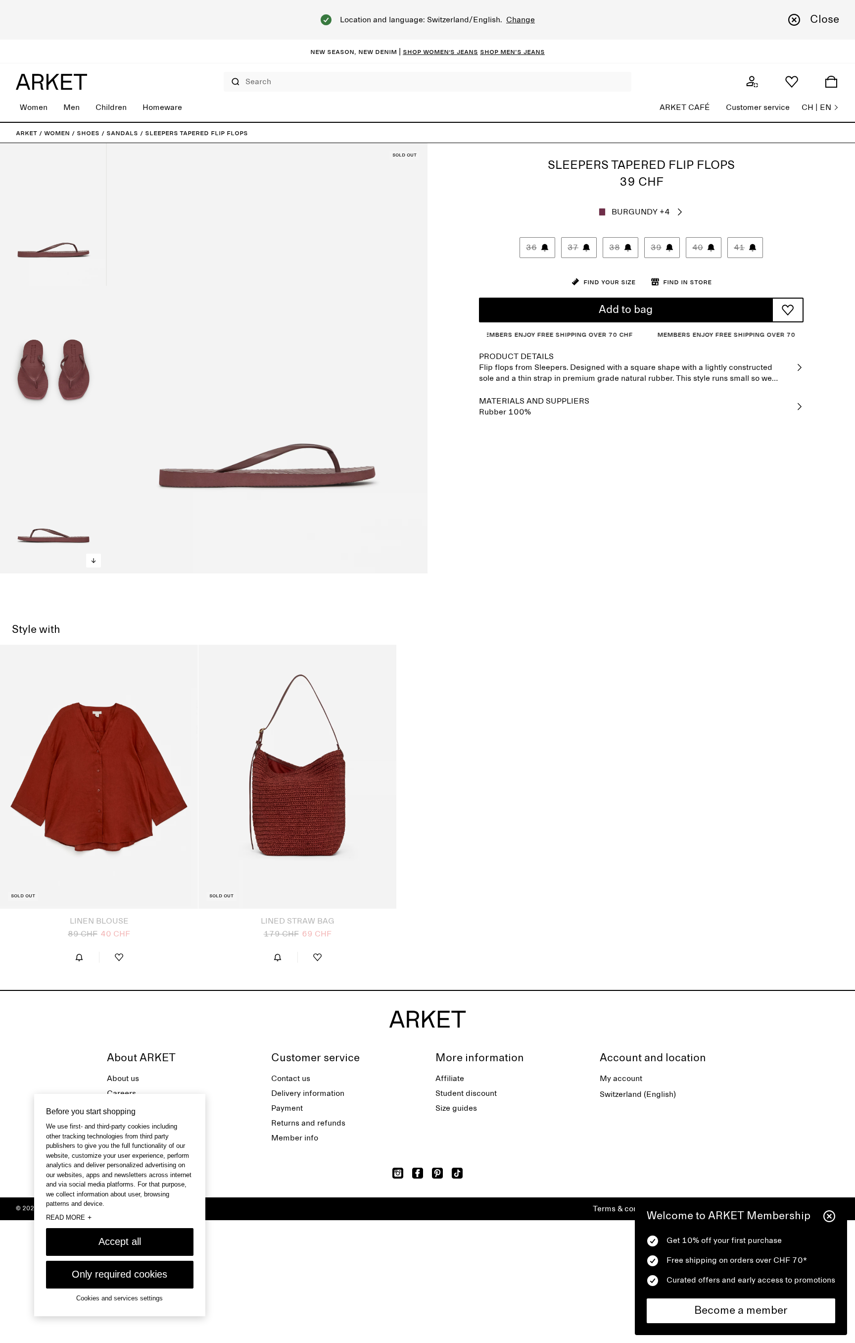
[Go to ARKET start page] (51, 81)
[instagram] (398, 1173)
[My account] (752, 82)
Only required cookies (119, 1274)
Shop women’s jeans (440, 51)
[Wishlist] (792, 82)
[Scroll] (93, 561)
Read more (69, 1217)
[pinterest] (437, 1173)
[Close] (829, 1216)
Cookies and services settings (119, 1298)
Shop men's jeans (512, 51)
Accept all (119, 1241)
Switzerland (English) (638, 1094)
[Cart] (831, 82)
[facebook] (418, 1173)
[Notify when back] (79, 957)
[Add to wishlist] (788, 310)
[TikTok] (457, 1173)
